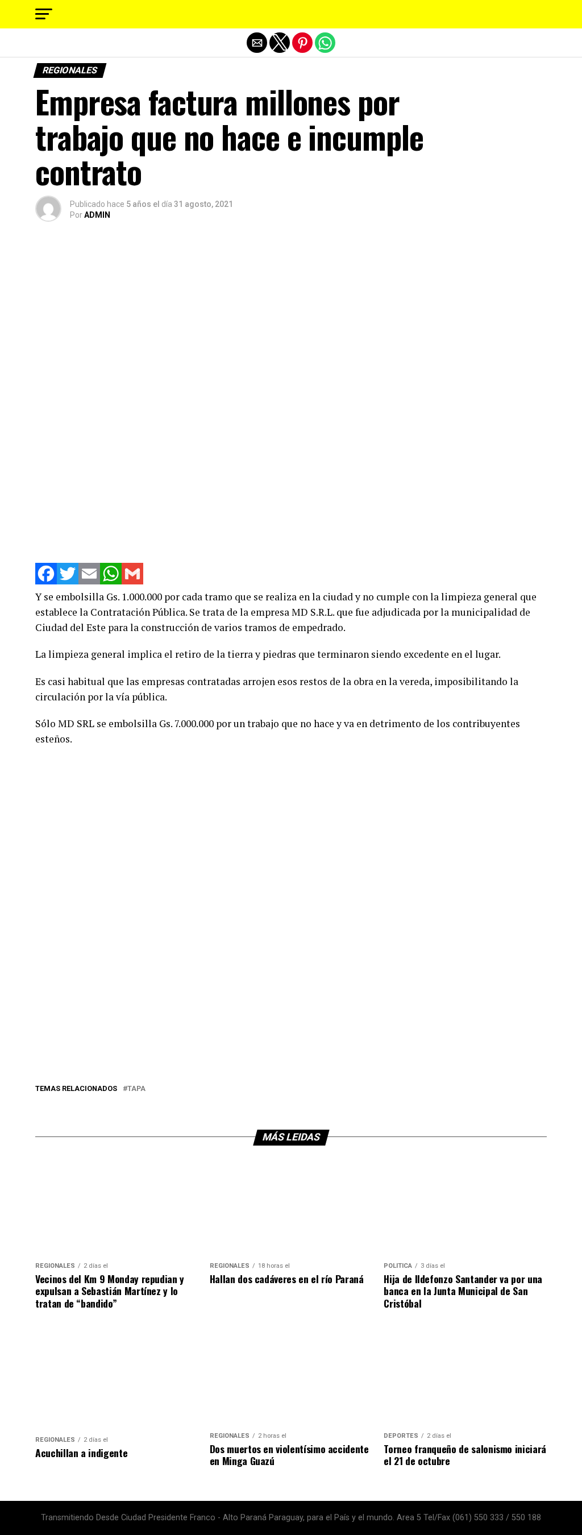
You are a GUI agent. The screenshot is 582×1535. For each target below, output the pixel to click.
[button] (43, 14)
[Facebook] (46, 581)
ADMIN (97, 214)
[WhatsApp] (111, 581)
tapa (136, 1089)
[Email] (89, 581)
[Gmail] (132, 581)
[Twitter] (67, 581)
